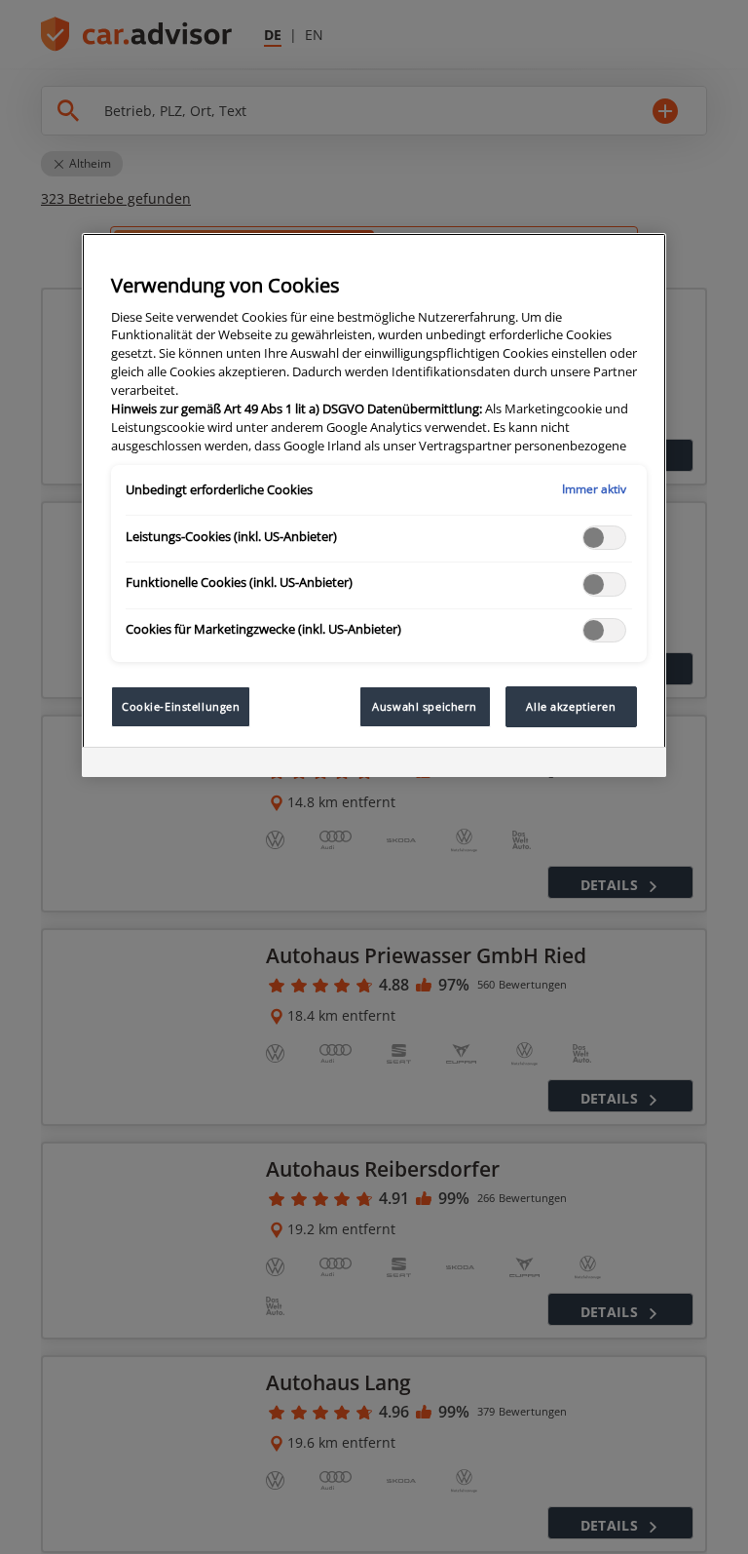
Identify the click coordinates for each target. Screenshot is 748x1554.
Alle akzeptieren (571, 706)
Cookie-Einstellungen (181, 706)
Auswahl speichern (424, 706)
